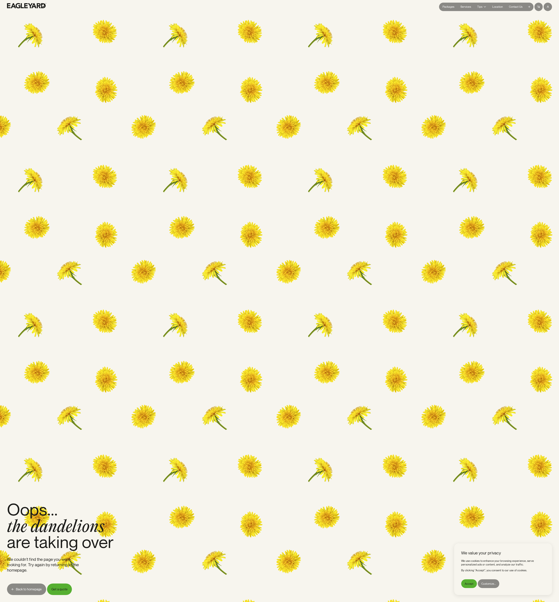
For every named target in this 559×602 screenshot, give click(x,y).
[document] (503, 569)
